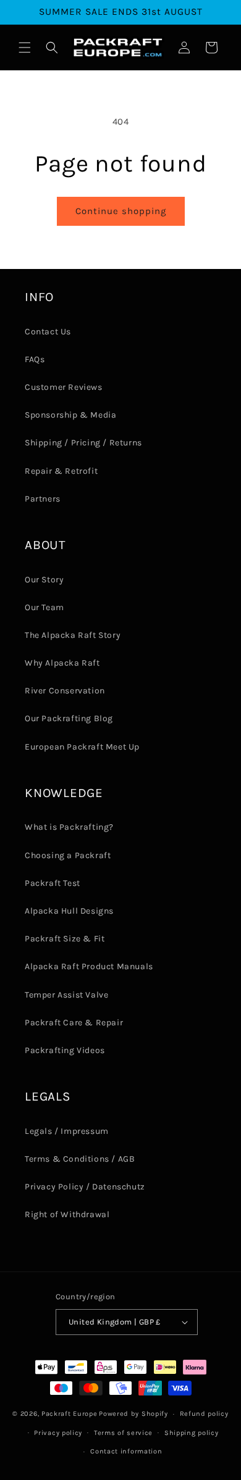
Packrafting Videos (65, 1050)
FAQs (34, 359)
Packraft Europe (69, 1414)
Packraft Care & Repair (74, 1022)
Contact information (126, 1451)
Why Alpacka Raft (62, 663)
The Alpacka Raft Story (72, 635)
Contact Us (48, 331)
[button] (24, 47)
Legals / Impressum (67, 1131)
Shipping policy (191, 1433)
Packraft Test (52, 883)
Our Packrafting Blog (69, 718)
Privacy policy (58, 1433)
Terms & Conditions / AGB (80, 1159)
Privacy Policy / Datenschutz (85, 1186)
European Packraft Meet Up (82, 747)
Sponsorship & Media (70, 415)
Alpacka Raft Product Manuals (89, 966)
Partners (43, 499)
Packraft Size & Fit (64, 938)
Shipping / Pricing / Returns (83, 442)
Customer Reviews (64, 387)
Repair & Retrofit (61, 471)
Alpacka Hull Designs (69, 911)
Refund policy (204, 1414)
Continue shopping (120, 211)
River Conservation (65, 690)
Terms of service (123, 1433)
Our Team (44, 607)
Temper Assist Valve (66, 995)
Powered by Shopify (133, 1414)
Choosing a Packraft (68, 855)
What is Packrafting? (69, 827)
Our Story (44, 579)
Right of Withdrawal (67, 1214)
